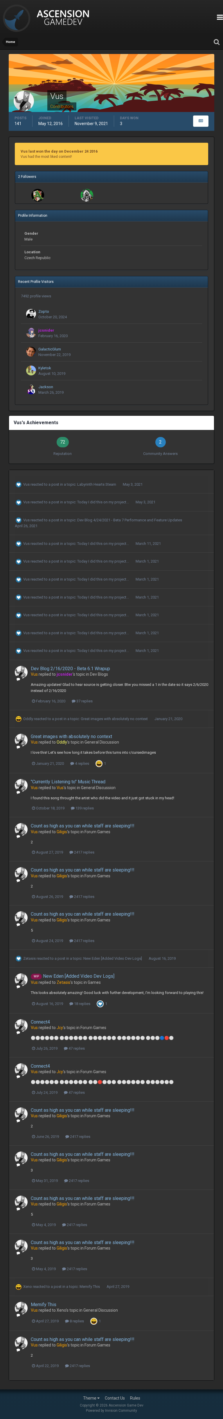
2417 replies (83, 852)
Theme (90, 1398)
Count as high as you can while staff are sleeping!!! (82, 826)
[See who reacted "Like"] (100, 1003)
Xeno (27, 1286)
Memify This (90, 1286)
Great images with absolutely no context (115, 719)
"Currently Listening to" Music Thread (68, 781)
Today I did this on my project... (103, 502)
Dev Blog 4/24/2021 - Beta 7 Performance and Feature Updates (129, 520)
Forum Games (97, 831)
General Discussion (101, 742)
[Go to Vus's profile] (21, 672)
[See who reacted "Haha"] (99, 763)
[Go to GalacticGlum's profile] (31, 352)
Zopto (43, 311)
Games (94, 982)
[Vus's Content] (200, 121)
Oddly (28, 719)
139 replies (84, 808)
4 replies (81, 763)
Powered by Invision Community (111, 1411)
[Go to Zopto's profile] (31, 314)
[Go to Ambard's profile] (37, 195)
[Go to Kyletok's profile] (31, 370)
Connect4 (40, 1022)
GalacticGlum (49, 349)
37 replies (84, 701)
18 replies (81, 1004)
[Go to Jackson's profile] (31, 389)
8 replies (76, 1321)
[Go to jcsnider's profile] (31, 333)
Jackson (45, 386)
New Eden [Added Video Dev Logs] (113, 958)
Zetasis (29, 958)
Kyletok (44, 368)
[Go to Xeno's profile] (86, 195)
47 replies (76, 1048)
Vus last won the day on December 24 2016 (59, 151)
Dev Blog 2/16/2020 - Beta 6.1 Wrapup (70, 668)
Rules (135, 1398)
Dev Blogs (99, 674)
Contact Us (115, 1398)
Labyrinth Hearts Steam (97, 484)
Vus (26, 484)
